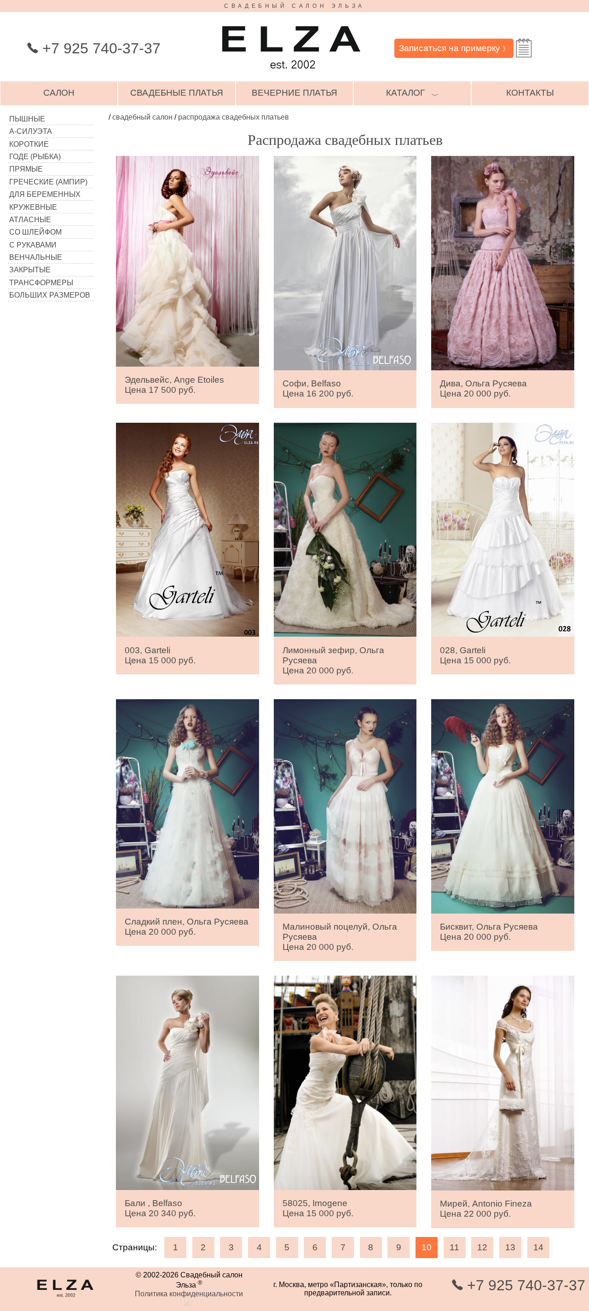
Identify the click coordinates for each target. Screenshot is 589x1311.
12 (482, 1247)
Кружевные (33, 207)
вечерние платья (294, 93)
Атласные (30, 220)
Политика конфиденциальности (189, 1294)
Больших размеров (49, 295)
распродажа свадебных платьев (233, 117)
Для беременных (45, 194)
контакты (530, 93)
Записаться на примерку (454, 48)
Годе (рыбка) (35, 157)
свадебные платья (176, 93)
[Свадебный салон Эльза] (291, 73)
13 (510, 1247)
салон (59, 93)
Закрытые (30, 270)
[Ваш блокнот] (524, 48)
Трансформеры (41, 283)
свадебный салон (142, 117)
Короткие (29, 144)
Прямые (26, 169)
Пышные (27, 119)
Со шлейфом (35, 232)
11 (454, 1247)
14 (538, 1247)
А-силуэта (30, 131)
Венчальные (35, 257)
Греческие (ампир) (48, 182)
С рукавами (33, 245)
